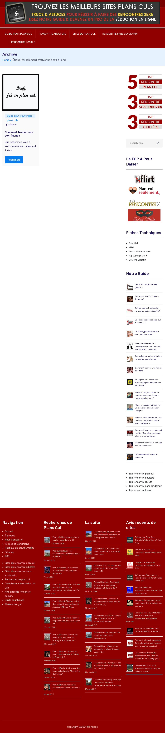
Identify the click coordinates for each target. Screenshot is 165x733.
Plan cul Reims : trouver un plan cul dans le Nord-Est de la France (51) (66, 654)
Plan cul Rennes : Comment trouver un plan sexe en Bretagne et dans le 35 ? (65, 638)
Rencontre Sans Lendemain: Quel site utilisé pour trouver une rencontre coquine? (148, 643)
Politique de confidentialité (19, 547)
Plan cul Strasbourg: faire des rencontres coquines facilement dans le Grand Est (66, 587)
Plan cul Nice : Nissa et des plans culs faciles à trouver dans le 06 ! (106, 649)
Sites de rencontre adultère (20, 567)
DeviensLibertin (137, 259)
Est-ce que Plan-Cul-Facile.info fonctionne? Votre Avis (148, 553)
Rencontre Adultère (52, 33)
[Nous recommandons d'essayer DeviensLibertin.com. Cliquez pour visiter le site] (144, 215)
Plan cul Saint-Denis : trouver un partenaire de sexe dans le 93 (66, 621)
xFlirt (131, 247)
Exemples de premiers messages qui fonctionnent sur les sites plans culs (148, 346)
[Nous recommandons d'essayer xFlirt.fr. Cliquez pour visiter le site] (144, 178)
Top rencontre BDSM (140, 481)
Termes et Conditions (17, 543)
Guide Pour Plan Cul (18, 33)
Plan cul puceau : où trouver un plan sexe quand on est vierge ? (147, 408)
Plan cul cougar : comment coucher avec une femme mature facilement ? (147, 395)
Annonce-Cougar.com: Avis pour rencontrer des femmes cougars (148, 603)
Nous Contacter (14, 539)
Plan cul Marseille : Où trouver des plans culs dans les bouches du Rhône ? (107, 618)
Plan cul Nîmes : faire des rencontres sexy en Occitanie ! (66, 688)
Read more (14, 159)
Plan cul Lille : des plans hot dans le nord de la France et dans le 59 (107, 551)
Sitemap (9, 552)
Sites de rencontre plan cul (19, 563)
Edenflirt (133, 243)
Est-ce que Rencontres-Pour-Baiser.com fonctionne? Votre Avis (148, 578)
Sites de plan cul (84, 33)
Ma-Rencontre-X (138, 255)
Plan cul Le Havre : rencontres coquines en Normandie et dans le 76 (107, 568)
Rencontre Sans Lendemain (119, 33)
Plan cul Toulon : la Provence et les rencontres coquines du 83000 (65, 571)
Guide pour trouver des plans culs (19, 116)
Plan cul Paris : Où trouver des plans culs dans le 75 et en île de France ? (66, 671)
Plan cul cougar (13, 604)
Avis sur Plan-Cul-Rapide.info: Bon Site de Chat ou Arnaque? (148, 590)
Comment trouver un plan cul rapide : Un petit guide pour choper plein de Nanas (148, 433)
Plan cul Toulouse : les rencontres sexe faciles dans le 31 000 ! (66, 554)
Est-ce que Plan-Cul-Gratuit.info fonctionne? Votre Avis (149, 540)
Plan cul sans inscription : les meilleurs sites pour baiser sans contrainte (148, 420)
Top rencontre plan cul (141, 473)
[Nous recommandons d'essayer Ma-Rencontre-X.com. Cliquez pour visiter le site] (144, 202)
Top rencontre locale (140, 490)
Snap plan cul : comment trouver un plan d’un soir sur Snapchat (148, 383)
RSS (7, 556)
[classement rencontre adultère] (144, 122)
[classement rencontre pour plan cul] (144, 82)
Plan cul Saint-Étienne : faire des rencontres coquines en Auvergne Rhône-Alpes (66, 604)
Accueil (9, 531)
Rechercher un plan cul (17, 579)
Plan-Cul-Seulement (140, 251)
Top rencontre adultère (141, 477)
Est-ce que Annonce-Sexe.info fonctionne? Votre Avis (147, 565)
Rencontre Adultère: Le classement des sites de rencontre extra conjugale (147, 656)
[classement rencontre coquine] (144, 102)
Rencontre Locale (23, 42)
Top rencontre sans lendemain (145, 486)
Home (5, 59)
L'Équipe (12, 124)
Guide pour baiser (14, 600)
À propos (10, 535)
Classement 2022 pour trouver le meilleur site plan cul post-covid (147, 668)
